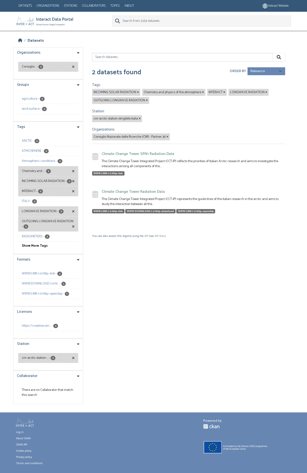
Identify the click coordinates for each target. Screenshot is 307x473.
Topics (115, 5)
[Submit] (279, 57)
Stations (70, 5)
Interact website (278, 5)
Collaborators (94, 5)
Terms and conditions (29, 463)
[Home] (20, 40)
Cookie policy (23, 451)
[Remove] (138, 92)
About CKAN (23, 438)
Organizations (48, 5)
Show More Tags (35, 246)
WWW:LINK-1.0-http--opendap (196, 211)
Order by (238, 71)
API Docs (160, 236)
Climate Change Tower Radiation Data (133, 191)
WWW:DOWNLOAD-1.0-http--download (150, 211)
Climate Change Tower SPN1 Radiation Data (138, 154)
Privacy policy (24, 457)
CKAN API (21, 444)
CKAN (211, 426)
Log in (20, 432)
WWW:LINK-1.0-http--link (108, 173)
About (129, 5)
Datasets (25, 5)
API (146, 236)
